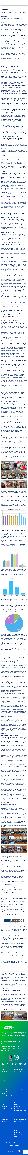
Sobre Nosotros (17, 1071)
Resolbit (16, 1123)
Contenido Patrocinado (19, 1112)
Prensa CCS (16, 1114)
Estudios (16, 1104)
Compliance (21, 1142)
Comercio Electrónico (6, 1087)
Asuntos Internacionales (6, 1095)
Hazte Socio (4, 1071)
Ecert (15, 1130)
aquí (20, 459)
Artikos (15, 1136)
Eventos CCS (4, 1106)
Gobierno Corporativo (19, 1073)
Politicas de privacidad (10, 1142)
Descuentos (4, 1075)
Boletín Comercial (18, 1134)
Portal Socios (4, 1080)
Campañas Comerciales (6, 1108)
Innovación (3, 1093)
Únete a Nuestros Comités (20, 1087)
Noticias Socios (4, 1078)
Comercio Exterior (18, 1126)
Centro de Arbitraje (18, 1125)
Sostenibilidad (4, 1091)
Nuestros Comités (18, 1089)
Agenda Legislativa (5, 1089)
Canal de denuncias (14, 1145)
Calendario (3, 1104)
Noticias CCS (17, 1106)
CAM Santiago (4, 1121)
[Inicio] (14, 1027)
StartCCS (3, 1076)
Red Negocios (17, 1132)
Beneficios (3, 1073)
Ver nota (5, 8)
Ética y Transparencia (18, 1075)
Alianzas (16, 1076)
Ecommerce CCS (18, 1121)
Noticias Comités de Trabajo (20, 1110)
